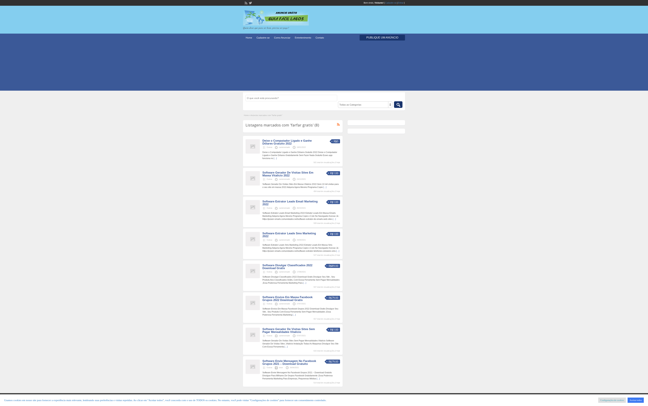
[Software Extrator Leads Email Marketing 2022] (253, 214)
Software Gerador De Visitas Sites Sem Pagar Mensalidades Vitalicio (288, 331)
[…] (275, 158)
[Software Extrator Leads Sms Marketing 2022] (253, 245)
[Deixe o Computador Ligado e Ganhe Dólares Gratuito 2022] (253, 153)
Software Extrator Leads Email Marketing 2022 (290, 203)
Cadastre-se (390, 3)
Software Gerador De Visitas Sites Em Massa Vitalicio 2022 (287, 174)
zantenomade (284, 147)
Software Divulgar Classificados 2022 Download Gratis (287, 267)
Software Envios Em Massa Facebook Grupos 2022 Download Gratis (287, 299)
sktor (281, 367)
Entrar (400, 3)
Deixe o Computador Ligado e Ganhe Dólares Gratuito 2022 (287, 142)
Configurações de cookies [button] (612, 400)
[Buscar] (398, 104)
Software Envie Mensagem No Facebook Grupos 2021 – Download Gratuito (289, 362)
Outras (269, 147)
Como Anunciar (282, 37)
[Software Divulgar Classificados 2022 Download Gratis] (253, 277)
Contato (320, 37)
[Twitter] (250, 2)
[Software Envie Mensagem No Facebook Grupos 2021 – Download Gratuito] (253, 373)
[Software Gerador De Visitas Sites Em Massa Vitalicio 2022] (253, 185)
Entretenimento (303, 37)
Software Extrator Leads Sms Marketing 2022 (289, 235)
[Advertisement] (324, 67)
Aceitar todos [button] (636, 400)
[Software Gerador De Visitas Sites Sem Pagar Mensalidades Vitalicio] (253, 341)
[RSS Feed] (245, 2)
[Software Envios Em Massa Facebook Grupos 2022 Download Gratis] (253, 309)
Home (249, 37)
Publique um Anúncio (382, 37)
